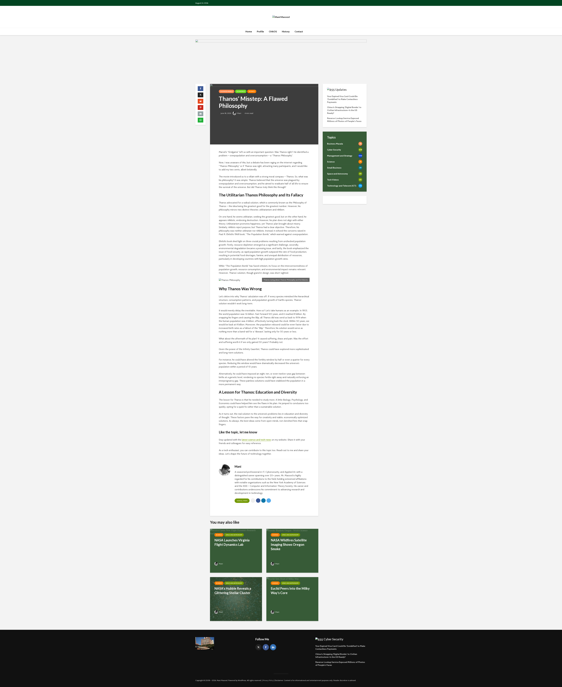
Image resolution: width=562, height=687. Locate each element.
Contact (299, 31)
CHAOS (273, 31)
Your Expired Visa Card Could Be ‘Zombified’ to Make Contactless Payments (342, 99)
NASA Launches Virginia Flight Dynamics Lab (232, 542)
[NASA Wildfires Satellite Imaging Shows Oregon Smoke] (286, 530)
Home (248, 31)
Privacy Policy (268, 680)
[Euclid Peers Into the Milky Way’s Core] (282, 578)
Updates (341, 89)
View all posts (242, 501)
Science (252, 91)
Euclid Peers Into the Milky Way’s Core (290, 590)
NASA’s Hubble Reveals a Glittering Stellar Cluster (232, 590)
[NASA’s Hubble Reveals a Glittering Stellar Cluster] (236, 598)
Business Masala (226, 91)
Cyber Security (333, 639)
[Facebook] (266, 647)
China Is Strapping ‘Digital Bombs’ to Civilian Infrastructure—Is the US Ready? (344, 110)
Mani (239, 113)
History (286, 31)
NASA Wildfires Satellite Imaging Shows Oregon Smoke (289, 544)
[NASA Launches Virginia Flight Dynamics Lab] (236, 531)
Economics (241, 91)
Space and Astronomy (234, 535)
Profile (260, 31)
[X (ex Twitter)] (258, 647)
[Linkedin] (273, 647)
